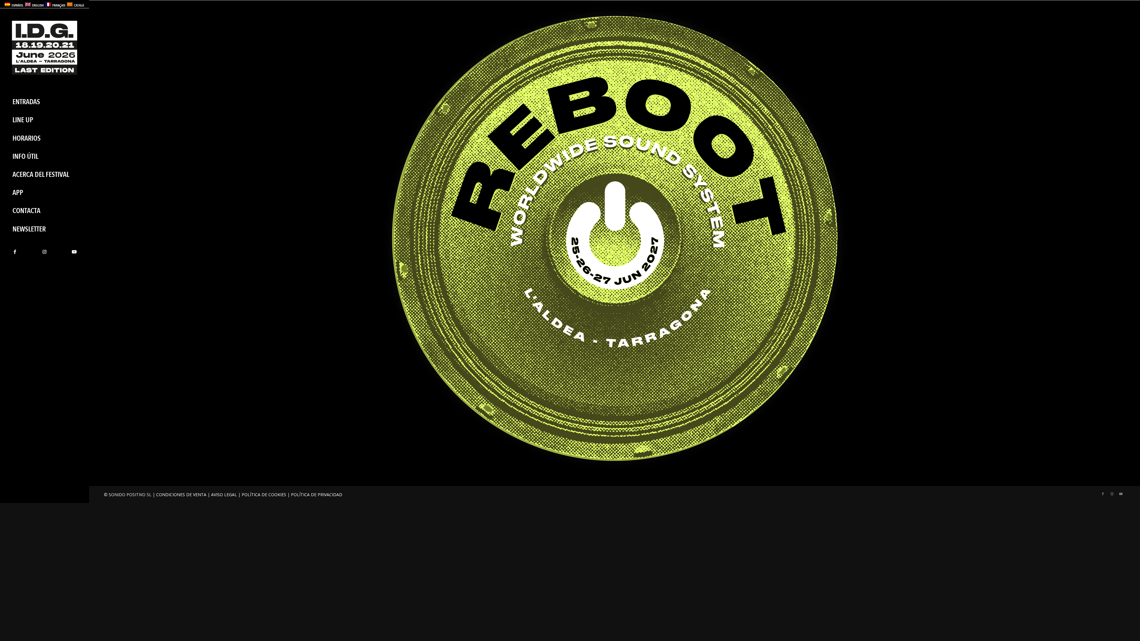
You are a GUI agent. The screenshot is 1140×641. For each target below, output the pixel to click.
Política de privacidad (316, 494)
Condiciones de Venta (181, 494)
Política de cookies (264, 494)
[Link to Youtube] (74, 251)
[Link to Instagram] (44, 251)
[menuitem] (44, 102)
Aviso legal (224, 494)
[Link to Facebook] (15, 251)
